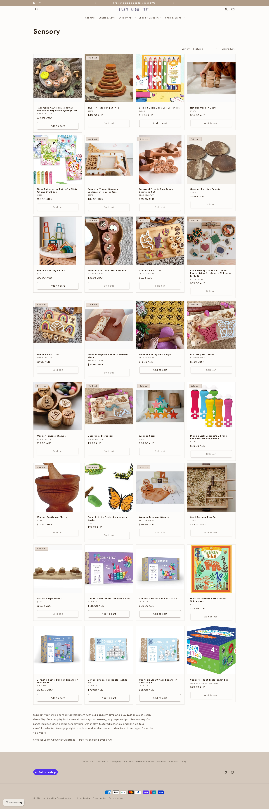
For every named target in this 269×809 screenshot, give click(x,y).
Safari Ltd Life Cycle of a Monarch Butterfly (107, 518)
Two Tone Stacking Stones (103, 108)
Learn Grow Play (49, 798)
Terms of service (116, 798)
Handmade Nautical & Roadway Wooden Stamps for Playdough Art (57, 109)
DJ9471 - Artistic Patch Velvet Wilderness (208, 600)
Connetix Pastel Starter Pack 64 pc (109, 598)
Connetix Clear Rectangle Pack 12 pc (107, 681)
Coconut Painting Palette (205, 189)
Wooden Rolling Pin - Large (155, 354)
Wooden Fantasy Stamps (51, 436)
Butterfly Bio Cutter (202, 354)
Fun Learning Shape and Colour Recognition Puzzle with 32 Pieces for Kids (210, 273)
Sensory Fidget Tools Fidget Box (209, 680)
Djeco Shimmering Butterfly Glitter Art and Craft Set (58, 190)
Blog (184, 761)
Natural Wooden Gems (203, 108)
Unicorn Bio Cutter (150, 270)
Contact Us (102, 761)
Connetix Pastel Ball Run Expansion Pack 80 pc (57, 681)
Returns (128, 761)
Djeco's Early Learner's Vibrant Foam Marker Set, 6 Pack (208, 437)
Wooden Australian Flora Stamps (107, 270)
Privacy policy (99, 798)
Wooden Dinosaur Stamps (154, 517)
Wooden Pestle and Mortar (52, 517)
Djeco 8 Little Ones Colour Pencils (159, 108)
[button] (36, 9)
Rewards (174, 761)
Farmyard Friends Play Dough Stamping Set (156, 190)
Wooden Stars (147, 436)
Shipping (116, 761)
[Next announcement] (173, 3)
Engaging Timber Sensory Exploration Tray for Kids (103, 190)
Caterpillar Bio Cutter (100, 436)
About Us (88, 761)
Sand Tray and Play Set (203, 517)
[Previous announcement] (95, 3)
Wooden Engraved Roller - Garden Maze (108, 356)
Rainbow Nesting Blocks (51, 270)
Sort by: (186, 48)
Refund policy (83, 798)
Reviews (161, 761)
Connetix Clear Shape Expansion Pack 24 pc (158, 681)
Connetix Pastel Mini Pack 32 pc (158, 598)
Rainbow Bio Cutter (48, 354)
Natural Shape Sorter (49, 598)
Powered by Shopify (66, 798)
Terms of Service (145, 761)
